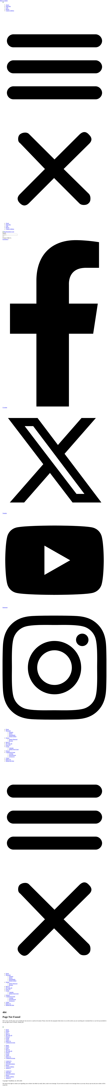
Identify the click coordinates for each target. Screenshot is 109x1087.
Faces (7, 1032)
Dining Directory (13, 739)
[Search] (3, 236)
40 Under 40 (9, 743)
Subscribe (8, 6)
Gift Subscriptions (10, 1064)
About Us (8, 1068)
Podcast (8, 751)
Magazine (8, 730)
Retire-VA (8, 759)
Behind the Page (10, 761)
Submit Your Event (14, 749)
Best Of (8, 742)
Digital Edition (12, 736)
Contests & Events (10, 752)
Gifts (7, 7)
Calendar (11, 748)
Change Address (10, 10)
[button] (54, 117)
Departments (12, 735)
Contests (11, 753)
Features (11, 732)
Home (7, 729)
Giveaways (12, 756)
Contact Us (8, 1061)
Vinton (7, 758)
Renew (7, 9)
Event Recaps (12, 755)
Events (7, 746)
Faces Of (8, 745)
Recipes (11, 741)
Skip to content (4, 0)
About (7, 5)
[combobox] (10, 235)
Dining (10, 733)
